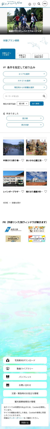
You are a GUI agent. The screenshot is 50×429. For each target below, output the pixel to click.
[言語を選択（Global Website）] (29, 4)
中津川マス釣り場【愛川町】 (15, 160)
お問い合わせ (25, 385)
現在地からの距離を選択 (24, 87)
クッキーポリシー (16, 418)
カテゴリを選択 (24, 80)
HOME (5, 202)
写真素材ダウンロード (25, 360)
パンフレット (25, 376)
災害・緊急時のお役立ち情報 (25, 393)
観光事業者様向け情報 (25, 401)
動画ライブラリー (25, 368)
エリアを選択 (24, 74)
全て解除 (35, 103)
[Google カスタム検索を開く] (39, 4)
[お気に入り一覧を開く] (34, 4)
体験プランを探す (22, 56)
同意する (25, 422)
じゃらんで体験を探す (38, 56)
